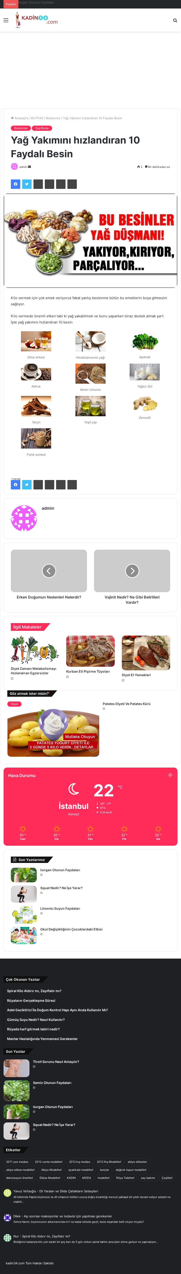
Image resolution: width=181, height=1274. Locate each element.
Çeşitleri (167, 1178)
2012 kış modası (79, 1162)
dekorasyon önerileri (19, 1178)
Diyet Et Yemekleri (136, 675)
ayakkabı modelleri (80, 1170)
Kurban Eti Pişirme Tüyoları (88, 671)
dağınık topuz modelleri (131, 1170)
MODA (86, 1178)
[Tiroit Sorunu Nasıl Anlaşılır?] (16, 1068)
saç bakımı (148, 1178)
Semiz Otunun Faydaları (52, 1083)
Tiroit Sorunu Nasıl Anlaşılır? (56, 1062)
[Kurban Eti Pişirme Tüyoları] (90, 651)
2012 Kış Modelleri (109, 1162)
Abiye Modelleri (51, 1170)
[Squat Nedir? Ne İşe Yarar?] (24, 894)
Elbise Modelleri (50, 1178)
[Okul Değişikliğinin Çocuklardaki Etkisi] (24, 935)
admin (23, 167)
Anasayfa (21, 118)
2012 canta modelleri (48, 1162)
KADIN (71, 1178)
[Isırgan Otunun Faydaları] (24, 875)
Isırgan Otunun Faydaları (60, 870)
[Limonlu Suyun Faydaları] (24, 914)
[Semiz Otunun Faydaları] (16, 1090)
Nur (16, 1236)
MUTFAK (37, 118)
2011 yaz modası (17, 1162)
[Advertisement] (90, 72)
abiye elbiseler (137, 1162)
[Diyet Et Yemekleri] (146, 653)
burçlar (104, 1170)
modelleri (104, 1178)
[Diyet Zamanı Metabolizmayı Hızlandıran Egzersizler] (35, 650)
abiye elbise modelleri (20, 1170)
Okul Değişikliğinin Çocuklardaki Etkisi (71, 929)
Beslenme (53, 118)
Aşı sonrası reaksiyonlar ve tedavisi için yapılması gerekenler (68, 1216)
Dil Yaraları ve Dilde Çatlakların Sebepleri (68, 1191)
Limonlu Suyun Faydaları (60, 908)
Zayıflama (42, 128)
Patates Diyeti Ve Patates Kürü (127, 704)
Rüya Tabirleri (125, 1178)
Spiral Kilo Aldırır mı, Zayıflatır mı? (46, 1236)
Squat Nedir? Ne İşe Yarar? (38, 2)
